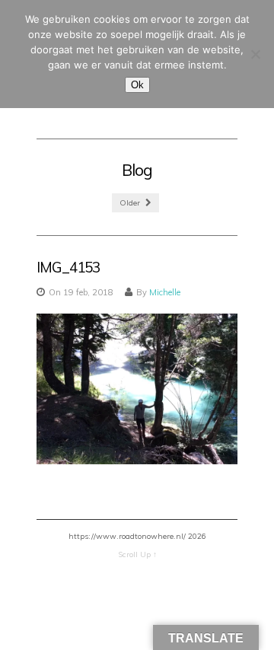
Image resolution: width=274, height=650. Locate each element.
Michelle (164, 292)
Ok (137, 85)
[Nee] (255, 54)
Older (130, 203)
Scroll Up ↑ (137, 554)
